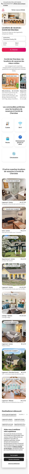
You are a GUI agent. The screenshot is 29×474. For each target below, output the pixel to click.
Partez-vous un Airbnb (18, 10)
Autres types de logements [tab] (9, 414)
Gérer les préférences (14, 463)
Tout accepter (14, 455)
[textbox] (8, 45)
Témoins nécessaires (13, 459)
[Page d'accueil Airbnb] (3, 9)
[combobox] (14, 39)
